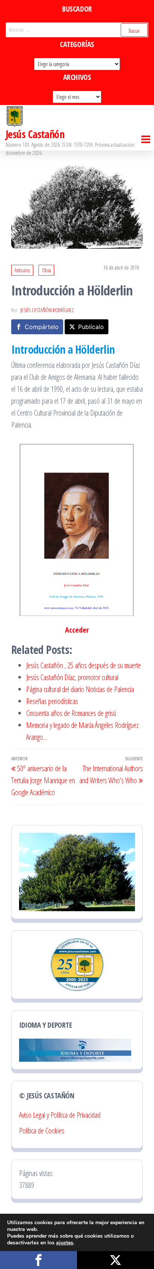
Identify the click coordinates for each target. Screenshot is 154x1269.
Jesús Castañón (35, 134)
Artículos (22, 270)
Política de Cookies (41, 1131)
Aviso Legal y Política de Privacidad (60, 1115)
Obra (46, 270)
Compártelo (42, 327)
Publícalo (91, 327)
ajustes (64, 1242)
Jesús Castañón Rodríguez (47, 310)
